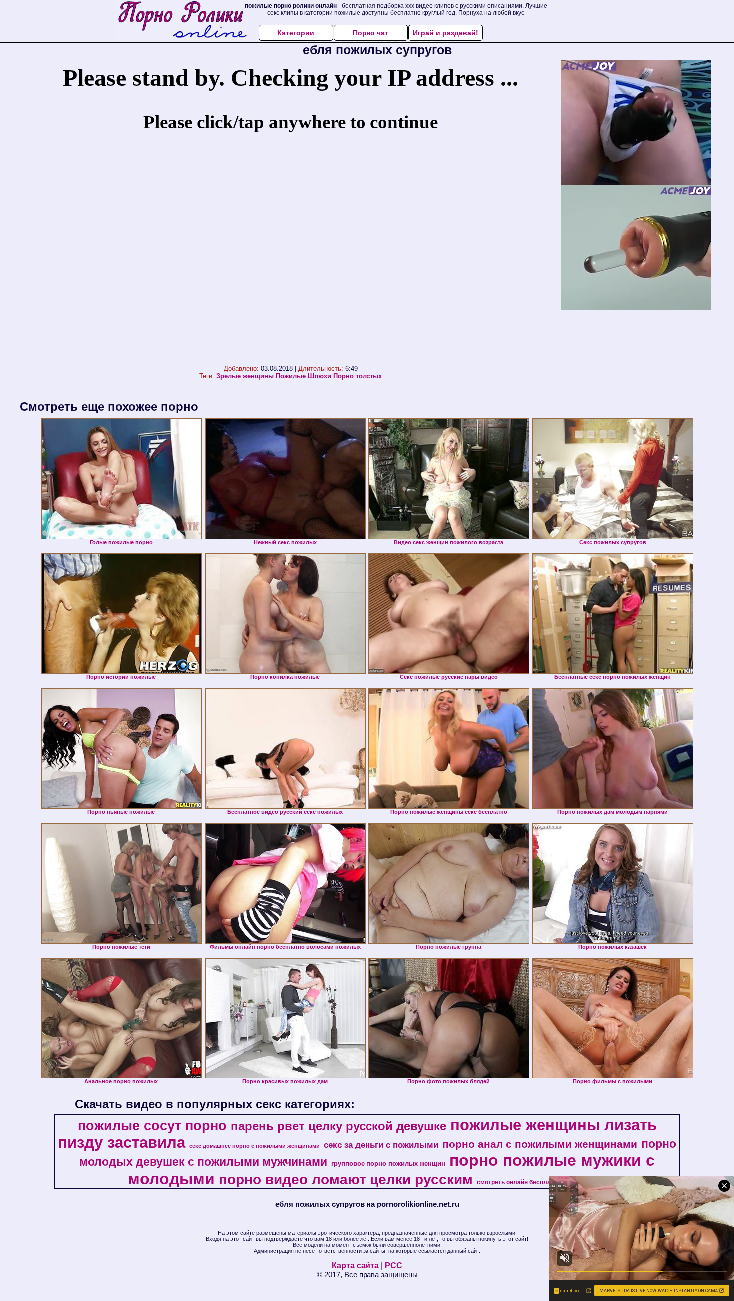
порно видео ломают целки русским (346, 1179)
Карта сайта (355, 1265)
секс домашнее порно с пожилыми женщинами (254, 1146)
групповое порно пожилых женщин (388, 1163)
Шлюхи (319, 376)
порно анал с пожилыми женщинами (539, 1144)
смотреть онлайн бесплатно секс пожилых (541, 1182)
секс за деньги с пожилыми (381, 1145)
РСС (393, 1265)
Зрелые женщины (245, 376)
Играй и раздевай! (445, 33)
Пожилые (291, 376)
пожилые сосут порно (152, 1125)
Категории (295, 33)
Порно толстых (357, 376)
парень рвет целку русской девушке (338, 1126)
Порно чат (370, 33)
